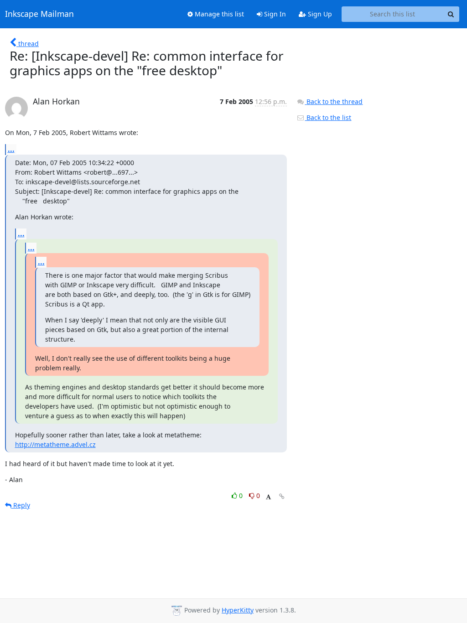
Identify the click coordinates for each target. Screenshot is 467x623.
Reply (20, 505)
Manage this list (218, 14)
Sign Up (319, 14)
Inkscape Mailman (39, 14)
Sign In (274, 14)
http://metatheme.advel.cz (55, 444)
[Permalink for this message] (282, 496)
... (11, 149)
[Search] (451, 14)
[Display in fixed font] (268, 497)
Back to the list (328, 117)
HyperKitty (238, 610)
